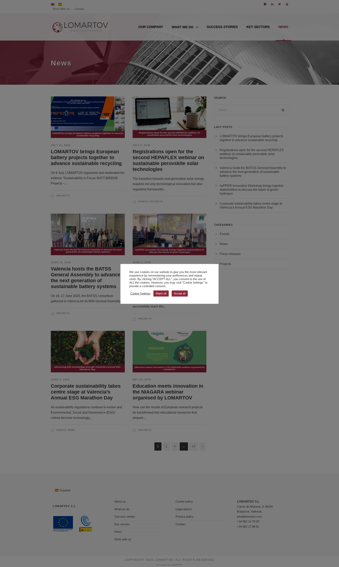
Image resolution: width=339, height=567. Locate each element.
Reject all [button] (161, 293)
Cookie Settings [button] (140, 293)
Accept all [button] (179, 293)
